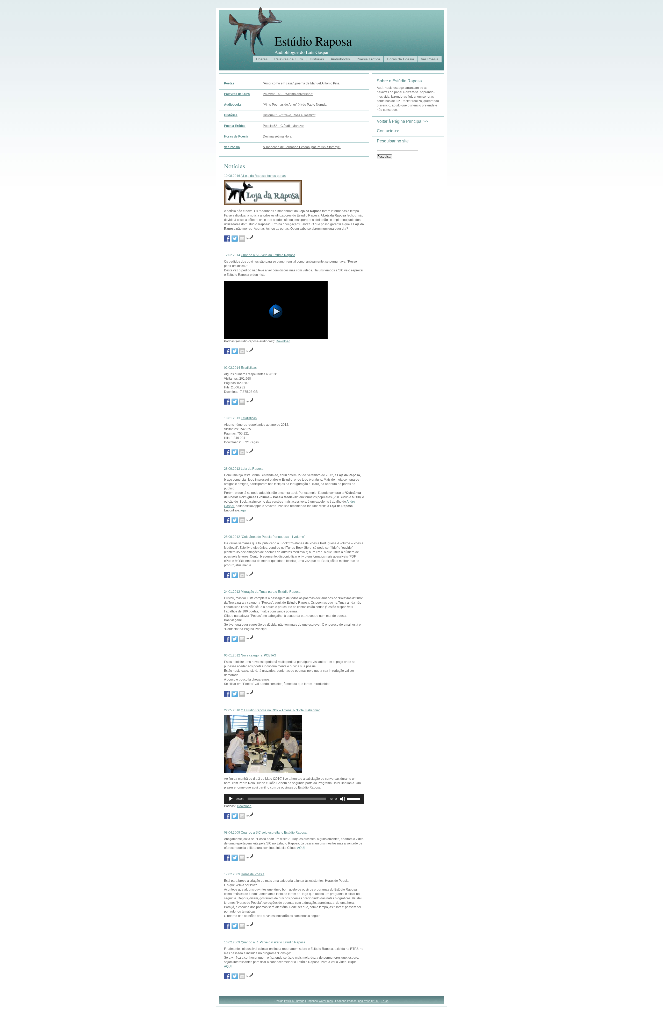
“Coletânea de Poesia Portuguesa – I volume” (273, 537)
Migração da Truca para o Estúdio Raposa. (271, 592)
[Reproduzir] (230, 798)
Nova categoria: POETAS (258, 655)
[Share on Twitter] (235, 238)
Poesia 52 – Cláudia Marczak (283, 126)
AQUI (228, 966)
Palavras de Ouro (288, 59)
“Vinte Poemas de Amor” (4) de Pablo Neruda (295, 104)
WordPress (326, 1000)
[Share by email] (242, 238)
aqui (243, 510)
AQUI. (301, 848)
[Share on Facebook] (227, 238)
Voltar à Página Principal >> (402, 121)
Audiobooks (340, 59)
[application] (294, 799)
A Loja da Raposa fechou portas (263, 176)
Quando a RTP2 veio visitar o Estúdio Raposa (273, 942)
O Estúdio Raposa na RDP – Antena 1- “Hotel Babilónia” (280, 710)
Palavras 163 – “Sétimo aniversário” (288, 94)
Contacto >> (388, 131)
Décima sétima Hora (277, 136)
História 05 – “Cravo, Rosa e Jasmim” (289, 115)
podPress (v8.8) (368, 1000)
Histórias (317, 59)
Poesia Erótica (368, 59)
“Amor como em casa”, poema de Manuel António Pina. (301, 83)
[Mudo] (342, 798)
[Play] (276, 338)
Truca (384, 1000)
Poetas (262, 59)
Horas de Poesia (400, 59)
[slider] (354, 798)
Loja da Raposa (252, 469)
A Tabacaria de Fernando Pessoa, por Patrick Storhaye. (302, 147)
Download (283, 341)
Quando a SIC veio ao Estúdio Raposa (268, 255)
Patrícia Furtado (294, 1000)
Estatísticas (249, 368)
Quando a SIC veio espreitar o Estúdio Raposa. (274, 832)
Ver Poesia (429, 59)
